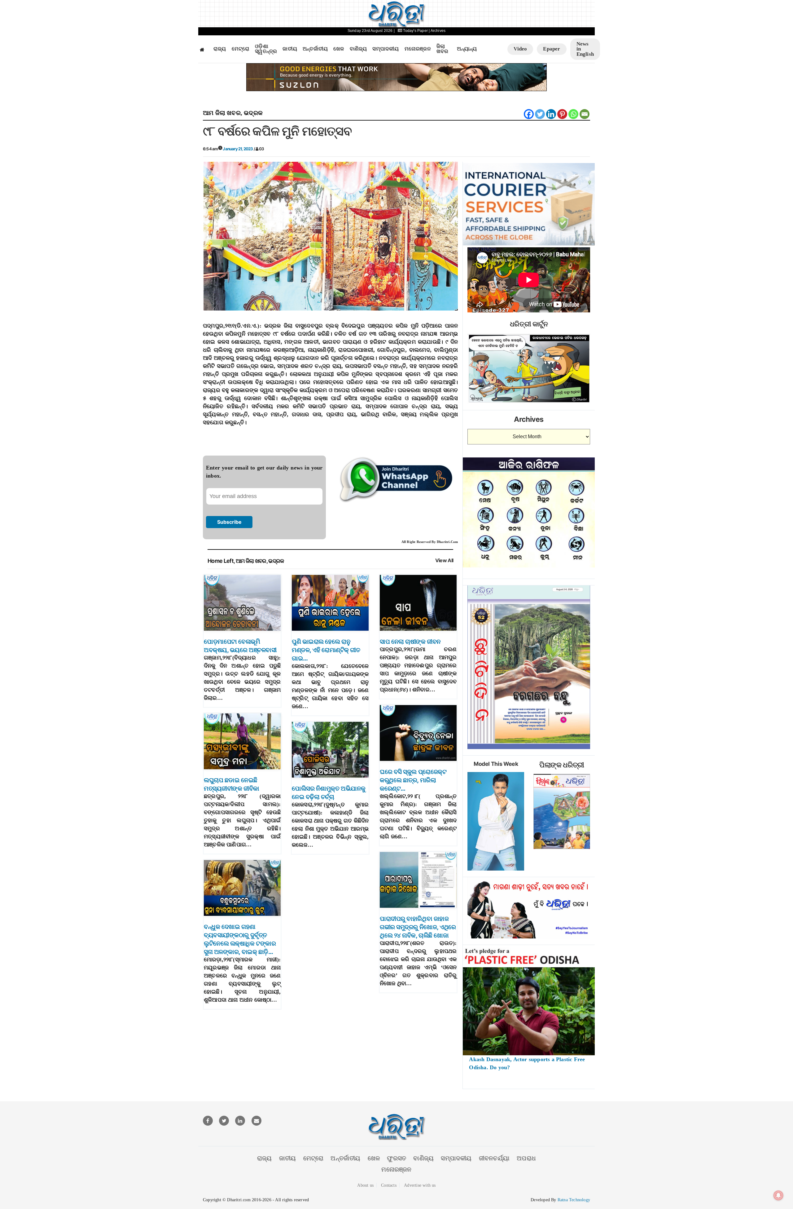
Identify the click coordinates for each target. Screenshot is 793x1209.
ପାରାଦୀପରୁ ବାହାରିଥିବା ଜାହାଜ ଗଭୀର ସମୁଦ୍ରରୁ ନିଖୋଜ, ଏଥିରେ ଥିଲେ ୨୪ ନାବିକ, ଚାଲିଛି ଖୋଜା (418, 927)
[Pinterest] (562, 114)
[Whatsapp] (573, 114)
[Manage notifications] (778, 1195)
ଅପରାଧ (526, 1158)
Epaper (551, 49)
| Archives (437, 31)
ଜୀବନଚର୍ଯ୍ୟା (494, 1158)
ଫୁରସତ (396, 1158)
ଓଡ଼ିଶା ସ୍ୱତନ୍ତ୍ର (266, 49)
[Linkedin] (551, 114)
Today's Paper (415, 31)
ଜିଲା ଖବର (442, 49)
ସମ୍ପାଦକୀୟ (385, 49)
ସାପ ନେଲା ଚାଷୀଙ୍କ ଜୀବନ (410, 641)
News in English (585, 49)
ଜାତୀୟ (290, 49)
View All (444, 560)
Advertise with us (420, 1185)
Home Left (221, 561)
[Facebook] (529, 114)
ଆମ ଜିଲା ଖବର (222, 112)
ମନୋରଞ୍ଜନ (418, 49)
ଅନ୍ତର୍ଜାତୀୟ (315, 49)
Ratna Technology (574, 1200)
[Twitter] (540, 114)
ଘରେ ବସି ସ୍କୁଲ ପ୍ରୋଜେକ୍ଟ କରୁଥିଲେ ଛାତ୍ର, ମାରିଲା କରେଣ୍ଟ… (413, 780)
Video (520, 49)
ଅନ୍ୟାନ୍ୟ (467, 49)
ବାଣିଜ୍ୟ (358, 49)
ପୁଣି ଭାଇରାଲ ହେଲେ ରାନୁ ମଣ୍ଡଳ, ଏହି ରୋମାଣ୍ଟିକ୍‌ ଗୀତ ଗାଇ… (326, 650)
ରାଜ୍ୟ (219, 49)
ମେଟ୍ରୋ (241, 49)
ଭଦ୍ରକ (253, 112)
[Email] (584, 114)
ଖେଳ (338, 49)
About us (365, 1185)
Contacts (388, 1185)
